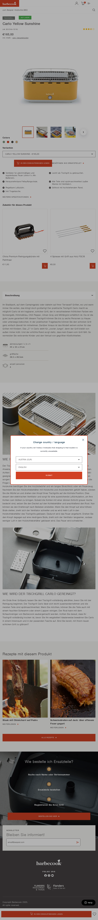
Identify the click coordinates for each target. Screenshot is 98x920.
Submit (49, 475)
